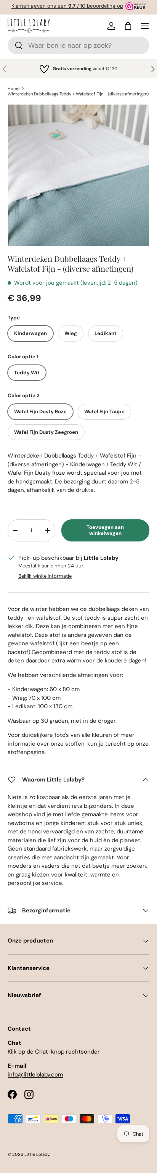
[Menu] (144, 26)
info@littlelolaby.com (35, 1074)
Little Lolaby (36, 1154)
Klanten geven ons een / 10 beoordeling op (67, 6)
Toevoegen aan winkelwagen (105, 530)
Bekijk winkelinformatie (45, 576)
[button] (128, 26)
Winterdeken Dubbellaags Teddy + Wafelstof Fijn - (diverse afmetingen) (78, 94)
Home (13, 88)
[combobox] (78, 45)
